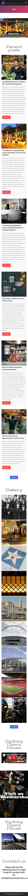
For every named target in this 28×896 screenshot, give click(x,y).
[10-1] (14, 608)
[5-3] (14, 659)
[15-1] (14, 507)
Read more (14, 33)
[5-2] (14, 684)
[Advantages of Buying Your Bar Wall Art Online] (14, 284)
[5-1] (14, 634)
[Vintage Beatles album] (14, 532)
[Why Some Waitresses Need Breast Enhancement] (14, 352)
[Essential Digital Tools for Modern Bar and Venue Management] (14, 67)
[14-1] (14, 710)
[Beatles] (14, 558)
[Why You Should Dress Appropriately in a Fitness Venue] (14, 421)
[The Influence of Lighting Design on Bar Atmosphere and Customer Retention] (14, 136)
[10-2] (14, 583)
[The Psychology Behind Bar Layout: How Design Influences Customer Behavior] (14, 211)
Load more (14, 477)
